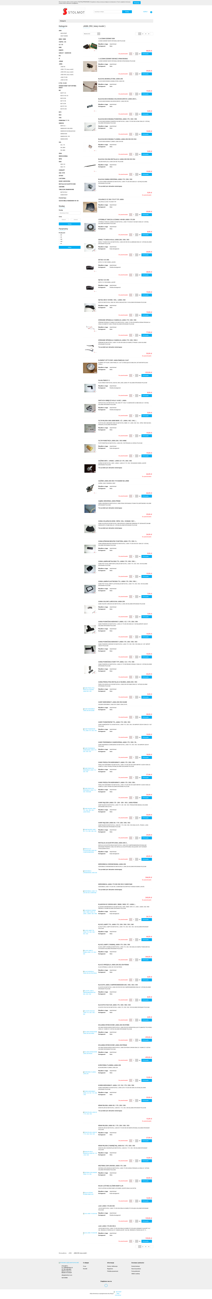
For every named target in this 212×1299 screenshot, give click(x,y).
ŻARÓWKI (61, 187)
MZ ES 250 (63, 98)
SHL (60, 142)
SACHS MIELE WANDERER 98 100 (69, 201)
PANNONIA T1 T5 (64, 120)
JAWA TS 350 (63, 77)
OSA (60, 117)
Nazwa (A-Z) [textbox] (87, 33)
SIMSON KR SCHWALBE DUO (67, 131)
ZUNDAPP (62, 170)
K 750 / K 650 (63, 83)
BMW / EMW (62, 39)
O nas (84, 1266)
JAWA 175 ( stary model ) (66, 69)
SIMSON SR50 (64, 139)
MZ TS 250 (63, 103)
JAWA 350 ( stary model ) (66, 74)
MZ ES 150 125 (64, 95)
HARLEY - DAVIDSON (65, 53)
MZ (60, 90)
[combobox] (91, 33)
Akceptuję (136, 2)
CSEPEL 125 (62, 42)
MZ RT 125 (63, 93)
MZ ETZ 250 (63, 109)
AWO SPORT (63, 33)
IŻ (59, 58)
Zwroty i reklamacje (112, 1266)
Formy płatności (136, 1271)
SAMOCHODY (63, 194)
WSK (60, 161)
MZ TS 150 (63, 101)
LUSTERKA (62, 178)
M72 (60, 112)
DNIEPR (61, 50)
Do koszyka (146, 53)
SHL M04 (62, 147)
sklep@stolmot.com (67, 1275)
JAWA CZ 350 (63, 80)
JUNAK (61, 61)
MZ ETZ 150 (63, 106)
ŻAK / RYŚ (62, 173)
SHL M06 (62, 150)
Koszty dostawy (136, 1266)
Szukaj (69, 224)
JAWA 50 (62, 66)
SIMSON (61, 123)
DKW (60, 47)
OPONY (61, 175)
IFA (60, 55)
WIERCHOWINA (63, 156)
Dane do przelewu (136, 1268)
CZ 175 (61, 44)
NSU (60, 115)
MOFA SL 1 (63, 125)
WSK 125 (62, 164)
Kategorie (63, 21)
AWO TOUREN (64, 36)
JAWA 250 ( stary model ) (66, 72)
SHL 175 (62, 145)
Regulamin (110, 1268)
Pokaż (69, 247)
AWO (60, 30)
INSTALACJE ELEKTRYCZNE (67, 184)
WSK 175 (62, 167)
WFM (60, 159)
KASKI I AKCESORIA (64, 181)
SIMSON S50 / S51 (65, 136)
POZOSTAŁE (62, 198)
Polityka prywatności (112, 1271)
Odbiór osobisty (136, 1273)
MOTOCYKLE (63, 192)
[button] (86, 1263)
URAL (60, 153)
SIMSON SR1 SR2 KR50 (66, 128)
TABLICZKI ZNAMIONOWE (66, 189)
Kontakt (85, 1268)
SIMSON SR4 (63, 133)
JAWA (61, 64)
